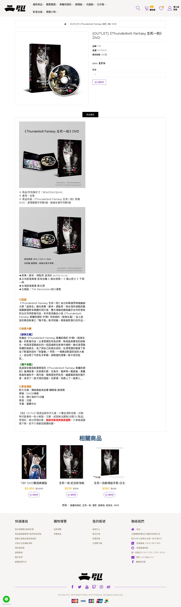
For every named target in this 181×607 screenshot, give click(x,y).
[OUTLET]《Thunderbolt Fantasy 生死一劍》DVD (93, 24)
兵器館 (89, 4)
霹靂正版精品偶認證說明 (25, 538)
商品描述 (90, 114)
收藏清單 (96, 538)
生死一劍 (86, 505)
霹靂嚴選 (51, 4)
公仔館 (100, 4)
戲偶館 (78, 4)
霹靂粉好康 (141, 562)
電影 (94, 505)
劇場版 (101, 505)
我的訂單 (96, 534)
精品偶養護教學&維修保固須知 (28, 534)
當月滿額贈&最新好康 (24, 529)
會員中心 (96, 529)
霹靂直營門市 (21, 562)
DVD (116, 505)
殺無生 (109, 505)
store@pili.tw (147, 557)
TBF (99, 46)
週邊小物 (51, 11)
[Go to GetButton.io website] (6, 604)
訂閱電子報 (97, 543)
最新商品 (37, 4)
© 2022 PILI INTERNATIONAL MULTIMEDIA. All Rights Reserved (90, 595)
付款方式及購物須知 (23, 543)
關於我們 (19, 557)
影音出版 (37, 11)
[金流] (90, 601)
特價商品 (57, 534)
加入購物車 (99, 82)
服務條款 (19, 552)
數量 (94, 69)
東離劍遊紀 (65, 4)
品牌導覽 (57, 529)
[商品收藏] (23, 495)
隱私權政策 (20, 548)
